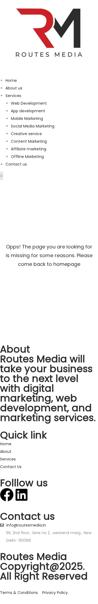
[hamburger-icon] (0, 70)
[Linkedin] (21, 495)
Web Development (29, 103)
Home (11, 80)
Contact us (16, 164)
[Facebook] (7, 495)
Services (13, 95)
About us (13, 88)
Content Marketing (29, 141)
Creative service (26, 133)
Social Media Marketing (32, 126)
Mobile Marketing (27, 118)
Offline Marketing (27, 156)
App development (28, 111)
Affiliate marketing (28, 149)
